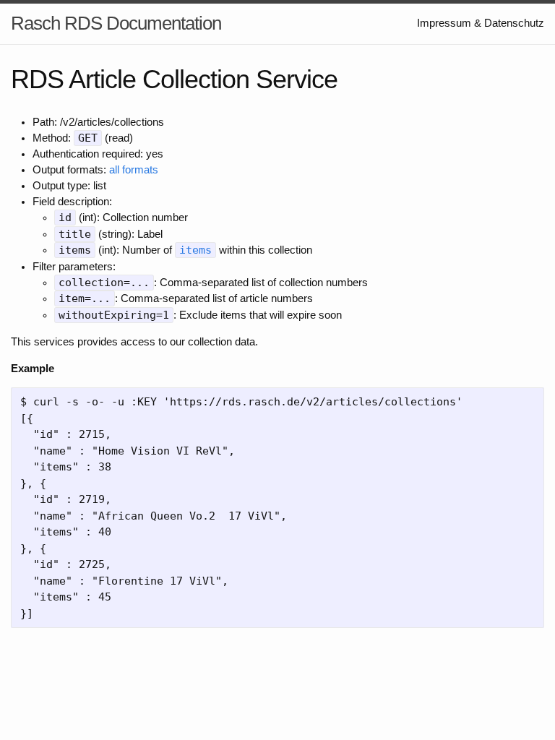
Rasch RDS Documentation (116, 23)
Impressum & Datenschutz (480, 23)
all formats (133, 170)
